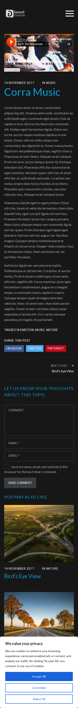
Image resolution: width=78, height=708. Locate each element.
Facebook (14, 348)
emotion (27, 330)
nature (52, 330)
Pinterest (56, 348)
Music (51, 83)
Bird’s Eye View (63, 371)
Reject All (39, 699)
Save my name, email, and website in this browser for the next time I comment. (36, 469)
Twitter (34, 348)
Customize (39, 687)
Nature (52, 568)
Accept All (39, 676)
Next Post (59, 365)
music (40, 330)
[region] (39, 672)
